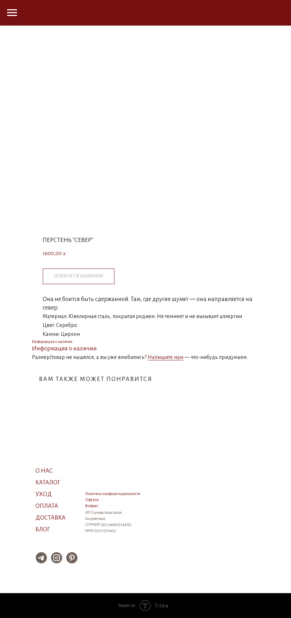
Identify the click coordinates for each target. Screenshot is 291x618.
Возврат (91, 506)
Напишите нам (165, 357)
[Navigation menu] (12, 12)
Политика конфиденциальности (112, 493)
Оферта (92, 500)
